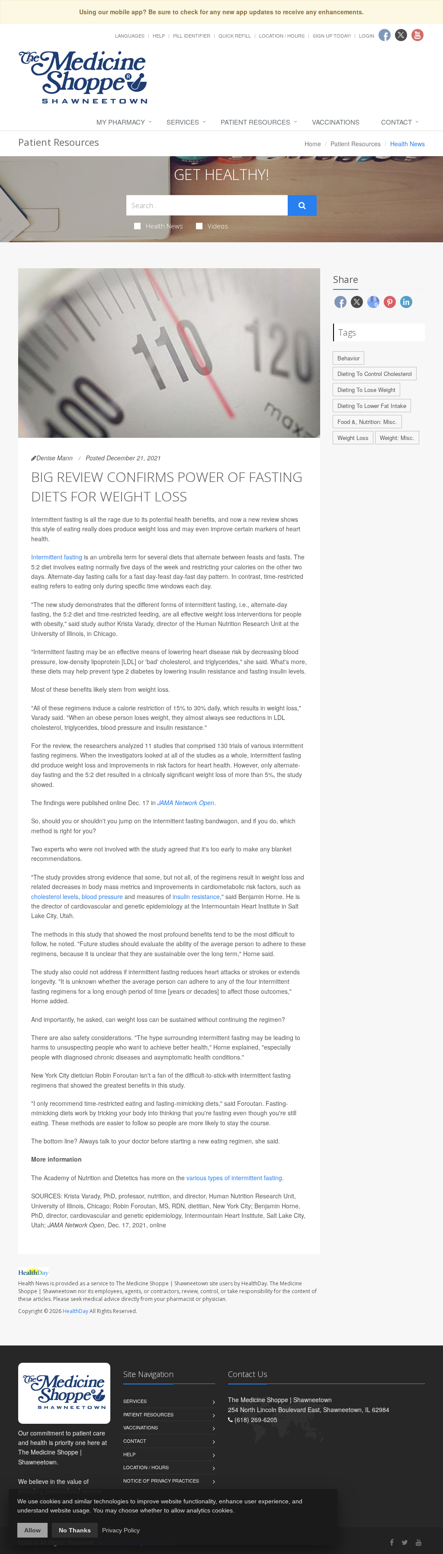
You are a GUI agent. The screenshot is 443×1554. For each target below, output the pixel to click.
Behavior (348, 358)
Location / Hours (282, 35)
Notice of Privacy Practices (161, 1480)
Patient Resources (255, 121)
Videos (218, 226)
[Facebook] (392, 1542)
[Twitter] (404, 1542)
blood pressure (102, 896)
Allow (32, 1530)
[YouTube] (419, 1542)
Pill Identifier (191, 35)
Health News (164, 226)
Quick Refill (234, 35)
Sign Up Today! (332, 35)
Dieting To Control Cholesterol (374, 373)
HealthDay (75, 1311)
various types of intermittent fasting (234, 1177)
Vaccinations (336, 121)
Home (313, 143)
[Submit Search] (302, 205)
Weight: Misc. (397, 437)
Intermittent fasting (56, 556)
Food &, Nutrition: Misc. (367, 421)
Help (159, 35)
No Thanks (75, 1530)
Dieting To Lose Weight (366, 389)
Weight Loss (353, 437)
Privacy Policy (121, 1530)
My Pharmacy (120, 121)
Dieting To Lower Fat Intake (371, 405)
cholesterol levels (54, 896)
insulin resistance (196, 896)
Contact (396, 121)
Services (183, 121)
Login (366, 35)
